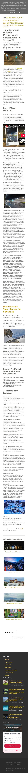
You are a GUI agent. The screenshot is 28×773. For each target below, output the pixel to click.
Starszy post (18, 638)
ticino (11, 25)
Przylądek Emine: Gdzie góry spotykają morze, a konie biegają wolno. (16, 699)
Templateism (17, 764)
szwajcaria (14, 23)
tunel (16, 25)
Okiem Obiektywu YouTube (14, 768)
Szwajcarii (19, 68)
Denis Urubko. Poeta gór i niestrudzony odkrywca (16, 681)
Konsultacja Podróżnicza (11, 670)
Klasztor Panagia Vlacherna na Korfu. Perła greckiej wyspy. (16, 707)
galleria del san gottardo (14, 17)
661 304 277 (10, 770)
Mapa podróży (8, 662)
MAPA (21, 528)
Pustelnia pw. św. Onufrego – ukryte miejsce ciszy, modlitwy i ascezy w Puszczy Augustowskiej (16, 691)
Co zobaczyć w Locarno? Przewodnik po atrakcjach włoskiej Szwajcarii (16, 716)
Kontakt (7, 675)
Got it (18, 12)
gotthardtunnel (9, 19)
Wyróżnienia (8, 667)
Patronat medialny (9, 672)
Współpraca (8, 664)
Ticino (8, 71)
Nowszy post (9, 632)
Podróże (7, 659)
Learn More (11, 12)
